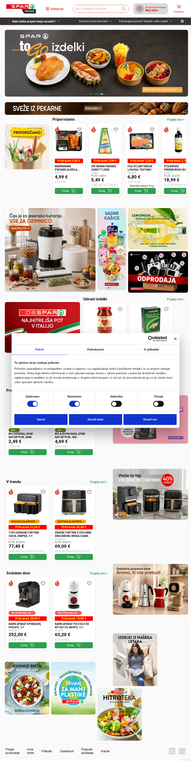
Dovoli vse (150, 419)
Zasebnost (67, 751)
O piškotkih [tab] (151, 349)
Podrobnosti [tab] (95, 349)
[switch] (74, 404)
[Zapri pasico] (175, 338)
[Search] (124, 9)
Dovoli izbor (96, 419)
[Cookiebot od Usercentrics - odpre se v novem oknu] (150, 339)
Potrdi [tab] (39, 349)
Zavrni (41, 419)
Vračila (105, 751)
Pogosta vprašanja (87, 751)
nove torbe (30, 751)
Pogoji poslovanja (13, 751)
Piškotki (46, 751)
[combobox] (97, 9)
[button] (21, 8)
